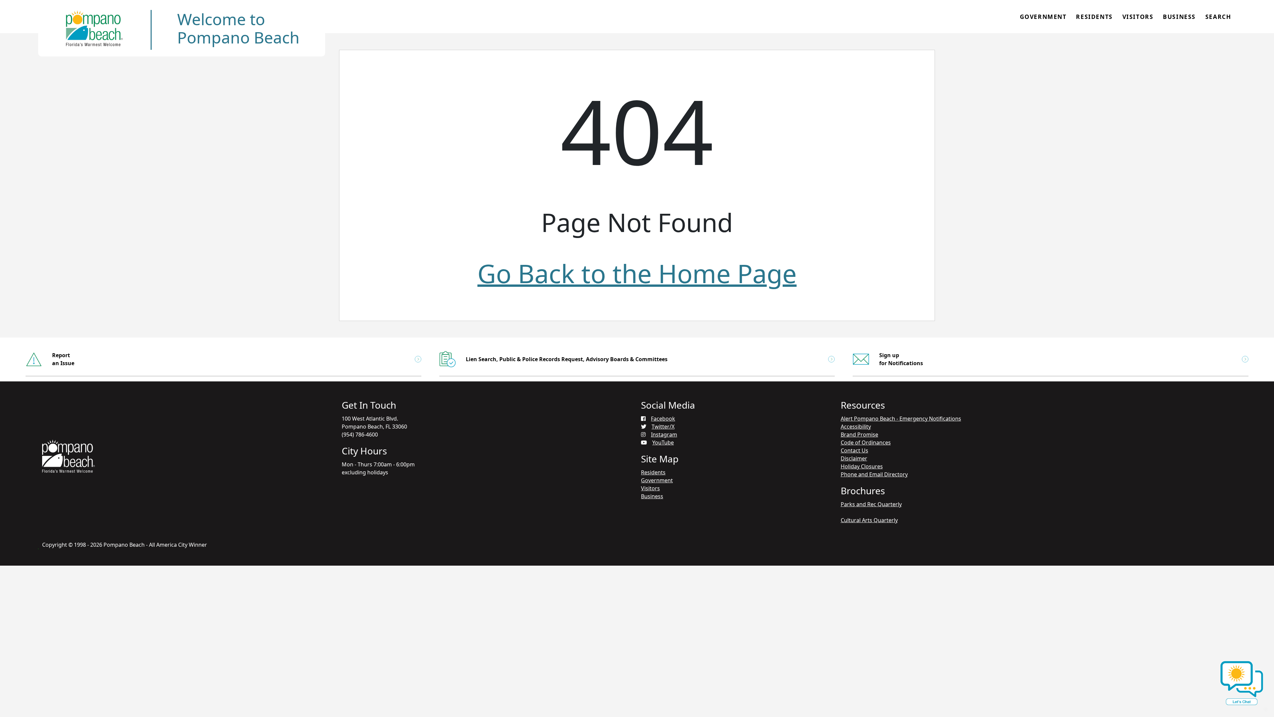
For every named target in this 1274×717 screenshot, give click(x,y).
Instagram (664, 434)
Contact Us (854, 450)
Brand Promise (859, 434)
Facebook (663, 418)
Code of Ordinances (866, 442)
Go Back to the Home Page (637, 273)
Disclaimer (854, 458)
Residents (1094, 17)
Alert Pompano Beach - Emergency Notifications (901, 418)
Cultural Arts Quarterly (869, 520)
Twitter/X (663, 426)
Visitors (1138, 17)
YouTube (663, 442)
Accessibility (856, 426)
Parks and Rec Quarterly (871, 504)
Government (1043, 17)
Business (1179, 17)
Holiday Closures (862, 466)
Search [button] (1218, 17)
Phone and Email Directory (874, 474)
